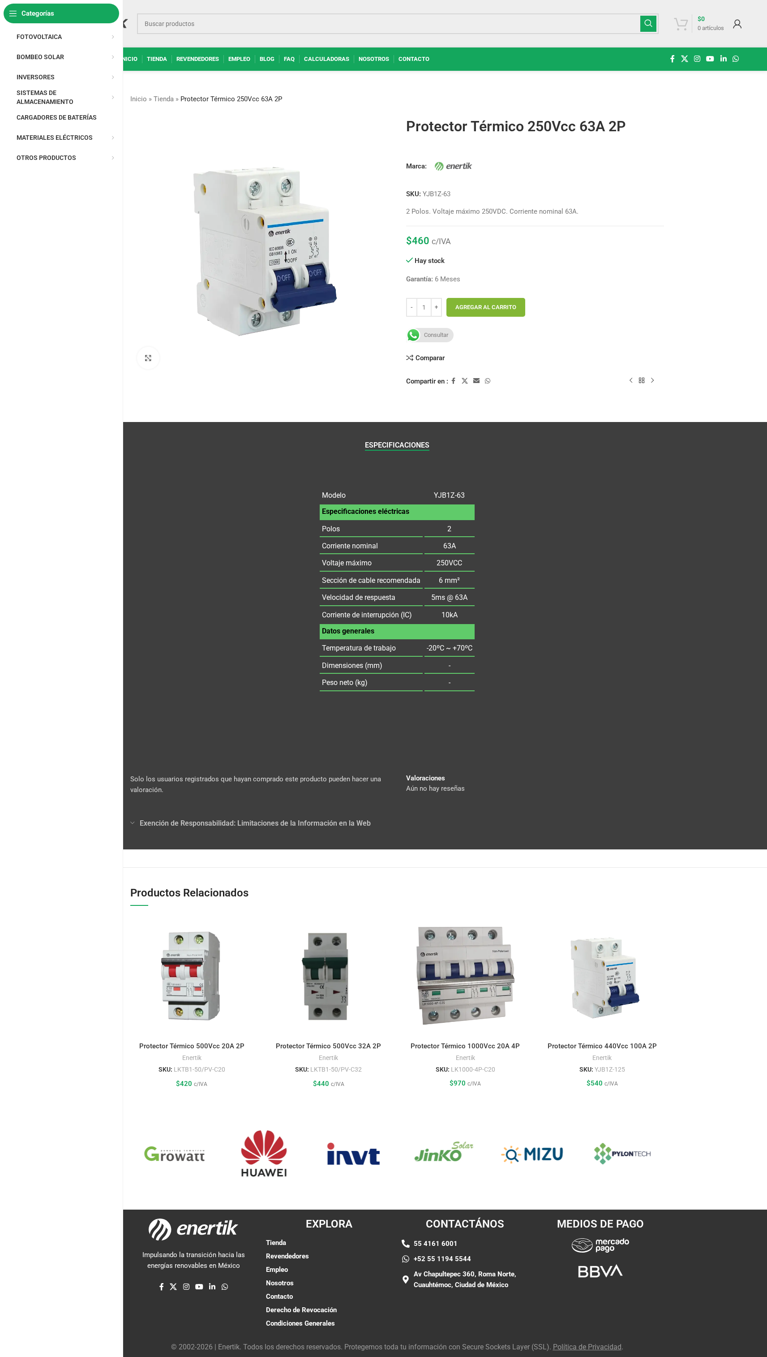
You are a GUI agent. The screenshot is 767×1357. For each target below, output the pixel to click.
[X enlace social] (684, 59)
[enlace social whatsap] (735, 59)
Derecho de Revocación (301, 1310)
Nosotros (280, 1283)
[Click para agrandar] (148, 358)
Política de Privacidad (587, 1347)
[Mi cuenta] (737, 24)
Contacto (279, 1296)
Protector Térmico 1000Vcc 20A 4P (465, 1046)
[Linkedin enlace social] (723, 59)
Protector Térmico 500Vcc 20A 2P (191, 1046)
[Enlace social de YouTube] (710, 59)
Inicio (138, 99)
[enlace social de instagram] (697, 59)
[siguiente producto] (652, 380)
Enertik (191, 1057)
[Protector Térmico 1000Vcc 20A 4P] (465, 976)
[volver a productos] (641, 380)
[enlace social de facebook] (672, 59)
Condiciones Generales (300, 1323)
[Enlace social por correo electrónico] (476, 381)
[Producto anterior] (631, 380)
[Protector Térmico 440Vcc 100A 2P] (602, 976)
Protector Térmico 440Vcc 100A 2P (602, 1046)
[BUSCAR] (648, 24)
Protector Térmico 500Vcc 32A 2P (328, 1046)
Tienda (164, 99)
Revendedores (287, 1256)
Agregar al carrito (485, 307)
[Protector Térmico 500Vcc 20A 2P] (192, 976)
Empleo (277, 1270)
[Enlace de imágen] (600, 1245)
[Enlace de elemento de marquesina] (161, 1153)
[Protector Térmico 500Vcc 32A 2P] (328, 976)
